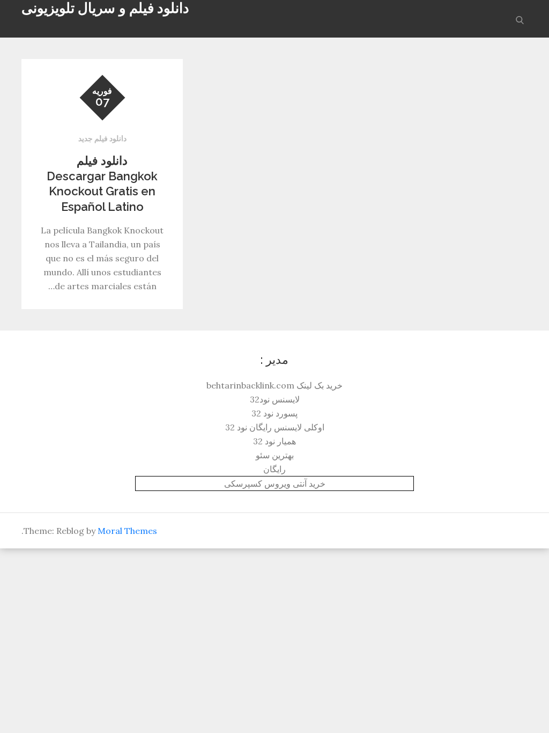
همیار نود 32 (274, 441)
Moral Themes (127, 530)
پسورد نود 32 (274, 413)
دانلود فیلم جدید (102, 138)
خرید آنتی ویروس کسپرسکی (274, 483)
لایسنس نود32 (275, 399)
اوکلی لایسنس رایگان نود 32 (274, 427)
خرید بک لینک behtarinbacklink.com (274, 385)
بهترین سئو (275, 455)
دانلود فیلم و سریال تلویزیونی (105, 8)
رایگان (274, 469)
